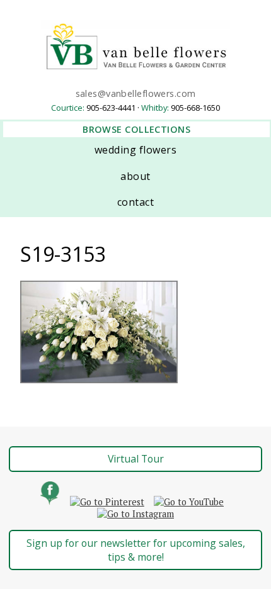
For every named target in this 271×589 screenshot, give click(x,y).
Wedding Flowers (135, 150)
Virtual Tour (136, 459)
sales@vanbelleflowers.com (136, 93)
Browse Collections (136, 129)
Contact (135, 202)
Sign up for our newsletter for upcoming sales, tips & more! (135, 550)
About (135, 176)
